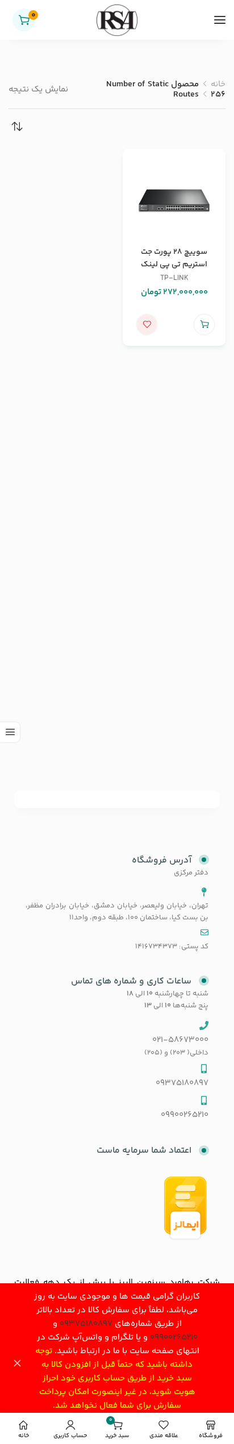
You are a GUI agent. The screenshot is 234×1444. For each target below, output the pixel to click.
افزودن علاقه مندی (147, 324)
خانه (218, 84)
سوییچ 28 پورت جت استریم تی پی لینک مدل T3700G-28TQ (174, 264)
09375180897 (86, 1323)
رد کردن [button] (17, 1363)
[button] (204, 324)
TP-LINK (174, 278)
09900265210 (174, 1337)
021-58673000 (180, 1040)
